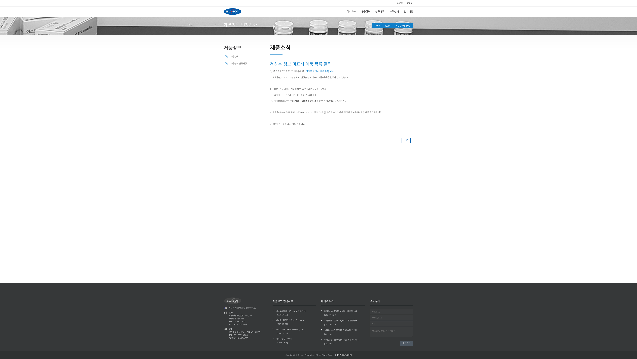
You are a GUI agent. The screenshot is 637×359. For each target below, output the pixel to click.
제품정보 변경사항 (403, 26)
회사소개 (351, 11)
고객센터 (394, 11)
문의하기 (407, 343)
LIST (406, 140)
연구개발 (380, 11)
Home (377, 26)
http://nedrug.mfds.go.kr (307, 101)
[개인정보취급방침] (344, 355)
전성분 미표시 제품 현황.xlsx (320, 71)
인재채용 (408, 11)
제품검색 (234, 57)
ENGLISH (409, 3)
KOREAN (399, 3)
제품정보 (365, 11)
